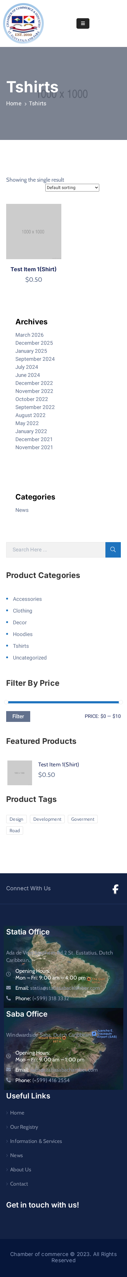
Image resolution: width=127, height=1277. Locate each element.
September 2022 (35, 407)
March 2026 (29, 335)
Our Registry (24, 1127)
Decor (20, 622)
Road (15, 830)
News (22, 510)
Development (47, 819)
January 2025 (31, 351)
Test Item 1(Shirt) (33, 269)
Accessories (27, 599)
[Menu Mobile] (82, 23)
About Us (20, 1169)
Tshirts (21, 646)
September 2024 (35, 359)
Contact (19, 1184)
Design (16, 819)
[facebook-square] (115, 888)
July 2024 (26, 367)
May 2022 (27, 423)
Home (14, 103)
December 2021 (34, 439)
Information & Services (36, 1141)
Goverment (82, 819)
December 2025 (34, 343)
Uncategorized (30, 658)
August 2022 (30, 415)
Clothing (22, 611)
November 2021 (34, 447)
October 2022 (31, 399)
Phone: (42, 998)
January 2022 (31, 431)
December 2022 (34, 383)
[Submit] (113, 550)
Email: (57, 988)
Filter (18, 716)
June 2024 (27, 375)
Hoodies (23, 634)
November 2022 (34, 391)
